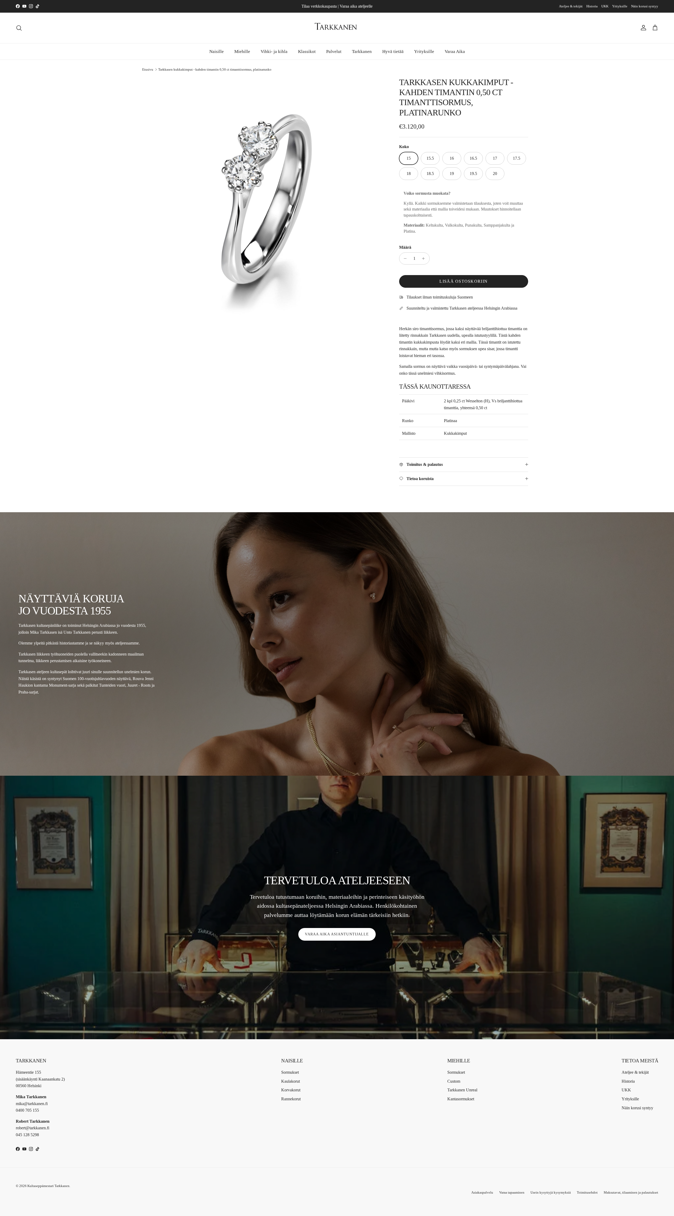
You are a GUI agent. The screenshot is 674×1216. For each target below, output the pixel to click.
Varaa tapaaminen (511, 1192)
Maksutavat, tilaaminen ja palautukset (631, 1192)
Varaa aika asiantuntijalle (337, 934)
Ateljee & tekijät (571, 6)
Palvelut (333, 51)
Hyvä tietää (393, 51)
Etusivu (147, 69)
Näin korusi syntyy (644, 6)
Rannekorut (291, 1099)
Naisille (216, 51)
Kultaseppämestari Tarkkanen (48, 1186)
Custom (453, 1081)
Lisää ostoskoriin (463, 281)
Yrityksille (619, 6)
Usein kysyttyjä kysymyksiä (551, 1192)
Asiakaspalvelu (482, 1192)
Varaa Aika (455, 51)
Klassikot (307, 51)
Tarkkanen (362, 51)
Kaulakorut (290, 1081)
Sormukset (290, 1072)
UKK (604, 6)
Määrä (405, 247)
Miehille (242, 51)
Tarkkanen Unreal (462, 1090)
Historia (592, 6)
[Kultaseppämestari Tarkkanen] (337, 28)
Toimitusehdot (587, 1192)
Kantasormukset (460, 1099)
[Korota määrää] (424, 258)
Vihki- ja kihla (274, 51)
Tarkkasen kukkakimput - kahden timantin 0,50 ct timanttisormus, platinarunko (214, 69)
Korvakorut (290, 1090)
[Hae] (19, 28)
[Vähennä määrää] (404, 258)
